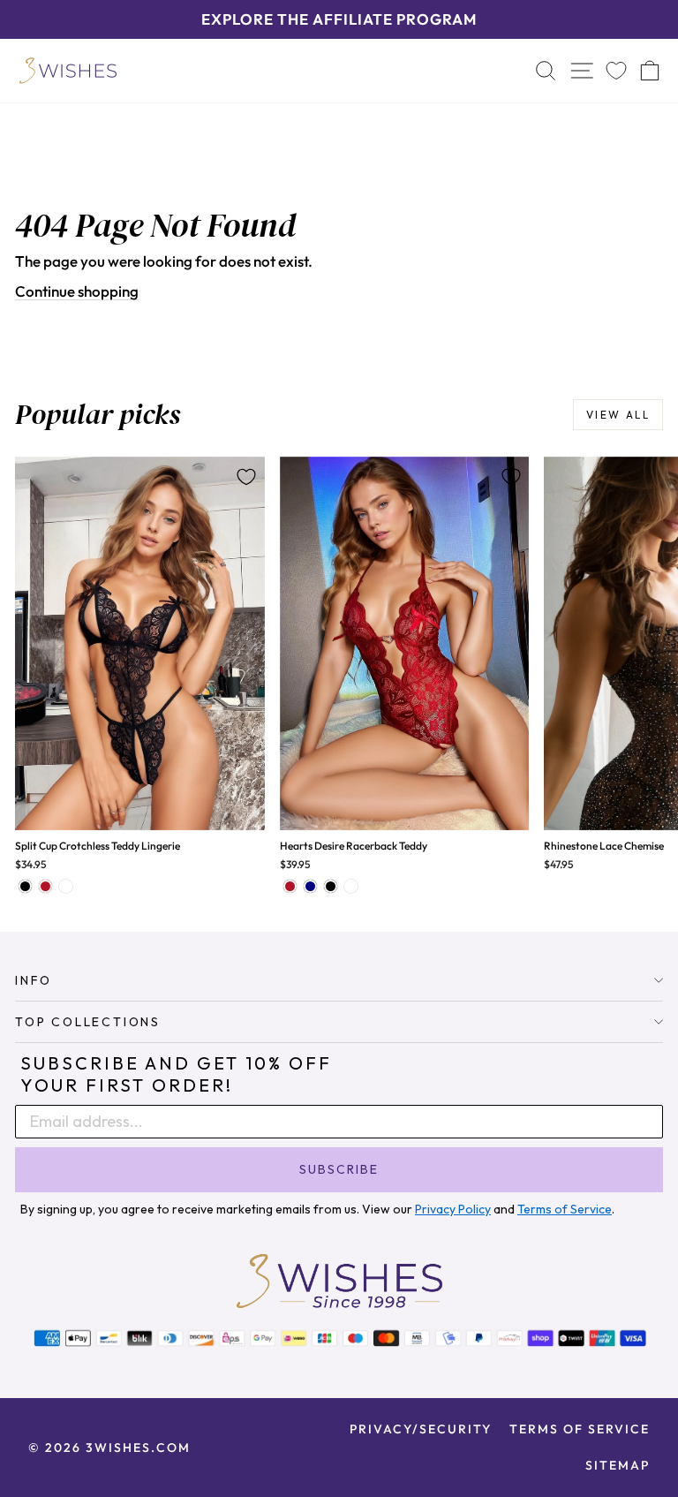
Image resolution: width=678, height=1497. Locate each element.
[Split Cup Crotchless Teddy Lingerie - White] (65, 886)
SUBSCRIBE (339, 1169)
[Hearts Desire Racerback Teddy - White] (351, 886)
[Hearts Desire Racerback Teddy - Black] (330, 886)
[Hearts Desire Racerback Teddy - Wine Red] (290, 886)
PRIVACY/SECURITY (421, 1429)
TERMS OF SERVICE (579, 1429)
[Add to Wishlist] (246, 477)
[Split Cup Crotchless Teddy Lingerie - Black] (25, 886)
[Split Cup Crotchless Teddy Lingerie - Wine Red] (45, 886)
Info (33, 980)
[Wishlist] (616, 70)
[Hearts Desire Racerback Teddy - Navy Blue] (310, 886)
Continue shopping (77, 291)
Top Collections (88, 1022)
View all (618, 414)
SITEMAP (617, 1465)
